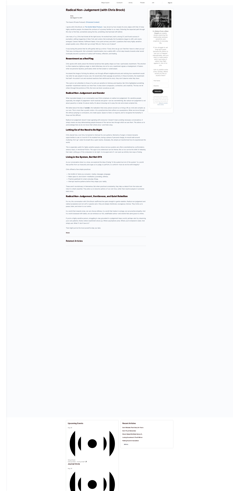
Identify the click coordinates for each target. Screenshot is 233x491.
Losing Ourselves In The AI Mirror (132, 437)
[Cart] (165, 2)
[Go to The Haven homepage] (78, 2)
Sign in (170, 2)
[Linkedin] (74, 233)
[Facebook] (72, 233)
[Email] (80, 233)
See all (126, 444)
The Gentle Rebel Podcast (93, 27)
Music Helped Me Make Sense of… (132, 434)
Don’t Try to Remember (129, 431)
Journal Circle (74, 464)
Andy (71, 16)
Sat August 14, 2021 (76, 18)
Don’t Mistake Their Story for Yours (132, 427)
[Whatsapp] (77, 233)
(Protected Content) (92, 22)
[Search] (159, 3)
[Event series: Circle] (86, 461)
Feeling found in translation (130, 440)
